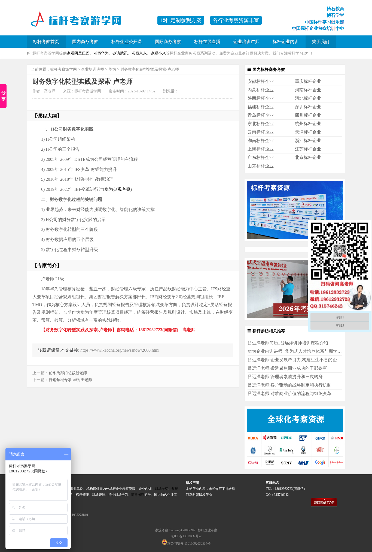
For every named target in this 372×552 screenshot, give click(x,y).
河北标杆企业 (308, 98)
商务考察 (137, 495)
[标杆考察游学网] (89, 23)
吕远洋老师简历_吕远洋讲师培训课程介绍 (288, 342)
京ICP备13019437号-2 (186, 536)
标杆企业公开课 (126, 41)
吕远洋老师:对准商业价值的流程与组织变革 (289, 393)
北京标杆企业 (308, 157)
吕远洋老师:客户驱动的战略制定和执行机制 (289, 385)
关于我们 (320, 41)
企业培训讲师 (246, 41)
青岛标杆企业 (261, 115)
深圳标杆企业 (308, 106)
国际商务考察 (168, 41)
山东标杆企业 (261, 166)
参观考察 (161, 530)
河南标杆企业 (308, 90)
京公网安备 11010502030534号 (189, 543)
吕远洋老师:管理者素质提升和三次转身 (285, 376)
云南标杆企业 (261, 132)
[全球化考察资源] (295, 467)
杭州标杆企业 (308, 123)
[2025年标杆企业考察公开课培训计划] (295, 318)
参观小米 (158, 53)
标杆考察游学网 (63, 69)
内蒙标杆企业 (261, 90)
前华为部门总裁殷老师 (68, 373)
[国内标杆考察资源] (295, 239)
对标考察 (161, 489)
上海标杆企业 (261, 149)
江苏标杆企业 (308, 149)
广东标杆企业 (261, 157)
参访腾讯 (120, 53)
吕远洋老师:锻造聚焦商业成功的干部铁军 (287, 368)
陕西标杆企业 (261, 98)
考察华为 (101, 53)
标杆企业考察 (207, 530)
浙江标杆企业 (308, 140)
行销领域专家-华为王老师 (70, 380)
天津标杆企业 (308, 132)
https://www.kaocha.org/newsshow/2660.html (119, 350)
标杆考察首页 (46, 41)
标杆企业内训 (286, 41)
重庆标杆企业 (308, 81)
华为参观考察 (117, 189)
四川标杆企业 (308, 115)
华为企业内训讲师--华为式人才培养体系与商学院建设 (299, 351)
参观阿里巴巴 (78, 53)
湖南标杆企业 (261, 140)
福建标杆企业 (261, 106)
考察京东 (139, 53)
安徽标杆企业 (261, 81)
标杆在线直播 (207, 41)
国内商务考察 (85, 41)
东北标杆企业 (261, 123)
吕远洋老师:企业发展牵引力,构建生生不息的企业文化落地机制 (307, 359)
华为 (112, 69)
